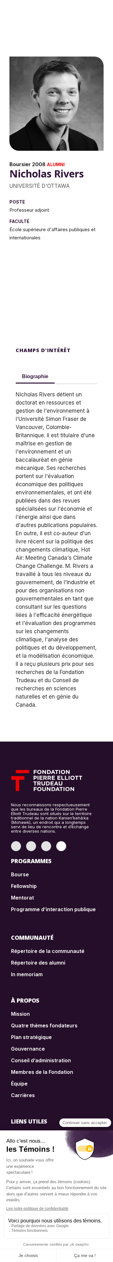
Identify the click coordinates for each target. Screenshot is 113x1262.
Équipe (19, 1083)
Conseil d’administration (41, 1060)
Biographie (35, 376)
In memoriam (27, 974)
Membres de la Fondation (42, 1072)
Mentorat (22, 898)
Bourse (20, 874)
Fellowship (24, 886)
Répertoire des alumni (38, 963)
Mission (20, 1014)
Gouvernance (28, 1049)
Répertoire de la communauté (47, 951)
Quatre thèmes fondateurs (44, 1025)
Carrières (23, 1095)
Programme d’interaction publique (53, 909)
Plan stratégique (31, 1037)
